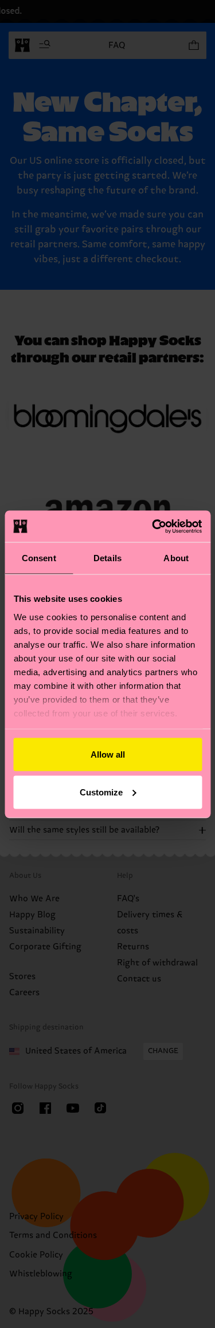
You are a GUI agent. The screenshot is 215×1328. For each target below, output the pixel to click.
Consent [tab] (39, 558)
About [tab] (176, 558)
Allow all (108, 754)
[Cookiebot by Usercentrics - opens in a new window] (153, 526)
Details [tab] (107, 558)
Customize (101, 792)
